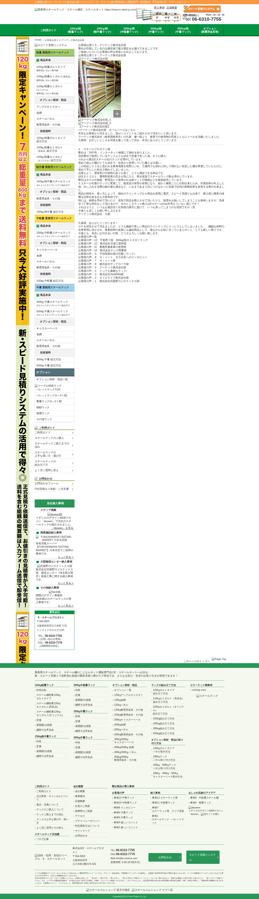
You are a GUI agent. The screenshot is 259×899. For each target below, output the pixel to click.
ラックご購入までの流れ (50, 814)
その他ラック (44, 419)
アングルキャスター (48, 106)
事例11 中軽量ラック (163, 802)
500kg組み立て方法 (163, 733)
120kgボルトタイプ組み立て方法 (163, 692)
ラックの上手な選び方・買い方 (52, 821)
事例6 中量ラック (123, 812)
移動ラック (42, 407)
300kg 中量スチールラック (53, 303)
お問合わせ (81, 835)
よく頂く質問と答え (47, 470)
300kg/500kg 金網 (124, 747)
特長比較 (41, 690)
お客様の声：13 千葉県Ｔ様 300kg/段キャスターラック (113, 240)
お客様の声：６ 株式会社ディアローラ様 (103, 263)
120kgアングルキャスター (128, 695)
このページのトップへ (196, 661)
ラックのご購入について (50, 809)
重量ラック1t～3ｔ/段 (49, 401)
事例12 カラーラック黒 (165, 797)
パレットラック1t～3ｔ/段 (51, 395)
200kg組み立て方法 (163, 723)
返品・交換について (47, 804)
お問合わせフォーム (47, 483)
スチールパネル (45, 118)
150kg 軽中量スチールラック (53, 183)
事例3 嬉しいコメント (126, 822)
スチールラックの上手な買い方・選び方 (48, 454)
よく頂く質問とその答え (50, 827)
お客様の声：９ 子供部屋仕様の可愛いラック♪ (106, 253)
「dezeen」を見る (62, 527)
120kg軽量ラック (44, 685)
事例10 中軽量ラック (125, 802)
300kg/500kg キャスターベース (124, 741)
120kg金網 (120, 699)
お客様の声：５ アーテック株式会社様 (102, 267)
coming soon (199, 689)
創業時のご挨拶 (83, 811)
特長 (38, 741)
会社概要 (78, 786)
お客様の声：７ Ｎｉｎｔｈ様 (96, 260)
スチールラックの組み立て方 (45, 463)
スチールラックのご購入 (49, 437)
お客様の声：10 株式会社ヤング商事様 (102, 250)
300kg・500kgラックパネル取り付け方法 (164, 766)
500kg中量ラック (83, 737)
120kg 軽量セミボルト (53, 78)
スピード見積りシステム (202, 857)
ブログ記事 (42, 839)
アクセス (80, 815)
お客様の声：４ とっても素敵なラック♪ (102, 270)
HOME (38, 40)
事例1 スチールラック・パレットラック (168, 819)
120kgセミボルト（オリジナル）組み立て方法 (168, 710)
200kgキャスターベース (127, 719)
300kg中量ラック (83, 711)
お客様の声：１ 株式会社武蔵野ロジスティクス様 (108, 281)
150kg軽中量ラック (45, 736)
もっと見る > (65, 557)
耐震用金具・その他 (48, 124)
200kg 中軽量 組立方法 (50, 280)
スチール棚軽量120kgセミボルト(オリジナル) (49, 713)
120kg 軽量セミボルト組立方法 (49, 149)
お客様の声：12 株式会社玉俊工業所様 (102, 243)
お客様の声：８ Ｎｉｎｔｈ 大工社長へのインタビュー (112, 257)
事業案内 (80, 796)
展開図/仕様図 (44, 725)
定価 (38, 720)
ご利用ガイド (43, 432)
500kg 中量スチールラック (53, 313)
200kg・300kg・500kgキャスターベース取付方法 (168, 775)
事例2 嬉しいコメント (126, 827)
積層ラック (42, 413)
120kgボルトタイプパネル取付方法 (163, 750)
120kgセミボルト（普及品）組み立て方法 (168, 700)
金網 (39, 112)
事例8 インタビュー (125, 807)
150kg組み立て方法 (163, 718)
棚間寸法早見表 (45, 729)
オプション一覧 (122, 690)
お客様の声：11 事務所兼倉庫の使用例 (102, 246)
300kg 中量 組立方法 (48, 359)
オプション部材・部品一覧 (52, 379)
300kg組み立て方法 (163, 728)
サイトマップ (82, 830)
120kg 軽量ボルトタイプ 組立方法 (50, 139)
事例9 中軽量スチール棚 (204, 797)
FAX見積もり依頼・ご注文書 (52, 488)
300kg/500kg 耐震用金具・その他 (125, 758)
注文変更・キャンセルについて (52, 798)
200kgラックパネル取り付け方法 (164, 758)
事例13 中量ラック (124, 797)
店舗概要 (171, 7)
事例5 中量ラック (123, 817)
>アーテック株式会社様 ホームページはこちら (107, 129)
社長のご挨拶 (82, 806)
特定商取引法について (87, 825)
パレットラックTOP (48, 389)
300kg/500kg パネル (125, 752)
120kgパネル (121, 704)
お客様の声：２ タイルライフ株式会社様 (103, 277)
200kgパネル (121, 729)
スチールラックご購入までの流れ (52, 445)
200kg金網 (120, 724)
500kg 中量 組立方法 (48, 365)
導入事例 (159, 7)
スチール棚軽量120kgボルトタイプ (48, 697)
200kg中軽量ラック (84, 685)
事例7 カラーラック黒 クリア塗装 (168, 809)
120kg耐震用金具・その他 (128, 709)
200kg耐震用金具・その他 (128, 734)
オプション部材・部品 (124, 685)
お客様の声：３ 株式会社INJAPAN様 (101, 274)
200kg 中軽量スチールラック (53, 234)
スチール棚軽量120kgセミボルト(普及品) (48, 705)
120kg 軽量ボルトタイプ (50, 68)
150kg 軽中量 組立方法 (50, 211)
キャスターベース (46, 249)
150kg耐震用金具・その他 (128, 714)
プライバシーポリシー (87, 820)
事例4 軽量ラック (200, 802)
